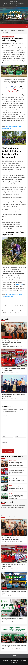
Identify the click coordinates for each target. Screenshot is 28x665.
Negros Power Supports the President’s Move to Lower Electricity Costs (16, 496)
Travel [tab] (21, 457)
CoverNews (22, 660)
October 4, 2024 (17, 43)
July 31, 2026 (16, 398)
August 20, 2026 (16, 346)
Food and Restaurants (8, 5)
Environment (10, 36)
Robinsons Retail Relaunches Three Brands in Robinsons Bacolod (16, 472)
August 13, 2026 (16, 595)
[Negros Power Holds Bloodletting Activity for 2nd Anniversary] (4, 487)
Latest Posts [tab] (6, 457)
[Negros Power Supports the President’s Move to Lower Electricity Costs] (4, 495)
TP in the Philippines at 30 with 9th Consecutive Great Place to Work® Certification (11, 342)
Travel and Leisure (18, 5)
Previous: (13, 305)
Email (16, 436)
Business (22, 3)
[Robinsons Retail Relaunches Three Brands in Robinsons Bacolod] (14, 358)
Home (14, 655)
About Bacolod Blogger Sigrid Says (12, 3)
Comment (5, 415)
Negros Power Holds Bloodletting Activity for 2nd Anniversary (16, 488)
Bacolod (4, 337)
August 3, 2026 (16, 648)
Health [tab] (14, 457)
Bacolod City (19, 284)
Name (4, 436)
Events (24, 5)
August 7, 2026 (16, 622)
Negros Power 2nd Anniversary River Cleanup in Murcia (16, 480)
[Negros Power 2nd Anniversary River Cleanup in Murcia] (4, 479)
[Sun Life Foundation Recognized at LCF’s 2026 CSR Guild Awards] (14, 384)
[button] (2, 26)
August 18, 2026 (16, 372)
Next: (13, 311)
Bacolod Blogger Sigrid (14, 13)
